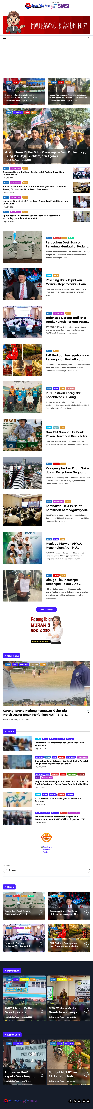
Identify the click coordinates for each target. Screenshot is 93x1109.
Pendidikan (17, 980)
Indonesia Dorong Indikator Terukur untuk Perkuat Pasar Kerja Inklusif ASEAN (66, 322)
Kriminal (81, 774)
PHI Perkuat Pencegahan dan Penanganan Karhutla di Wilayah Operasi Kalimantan (67, 359)
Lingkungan (71, 757)
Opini (56, 428)
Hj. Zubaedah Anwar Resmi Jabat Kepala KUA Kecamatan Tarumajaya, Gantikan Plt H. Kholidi (31, 217)
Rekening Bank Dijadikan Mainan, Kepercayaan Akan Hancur (66, 284)
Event (56, 388)
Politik (34, 112)
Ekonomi (57, 238)
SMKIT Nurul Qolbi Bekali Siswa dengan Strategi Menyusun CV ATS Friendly (19, 1014)
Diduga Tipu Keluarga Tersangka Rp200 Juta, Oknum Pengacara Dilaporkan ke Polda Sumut (68, 96)
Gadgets (61, 739)
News (37, 778)
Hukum (16, 82)
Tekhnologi (70, 388)
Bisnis (45, 739)
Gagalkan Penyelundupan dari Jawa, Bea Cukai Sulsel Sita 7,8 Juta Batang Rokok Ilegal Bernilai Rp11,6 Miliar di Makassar (62, 784)
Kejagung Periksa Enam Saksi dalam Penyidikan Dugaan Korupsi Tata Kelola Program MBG (20, 97)
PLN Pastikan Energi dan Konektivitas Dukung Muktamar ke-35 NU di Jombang (64, 399)
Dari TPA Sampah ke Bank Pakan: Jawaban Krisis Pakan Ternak (67, 436)
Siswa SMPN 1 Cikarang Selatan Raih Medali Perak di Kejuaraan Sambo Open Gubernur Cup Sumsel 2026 (41, 715)
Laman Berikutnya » (46, 609)
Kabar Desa (24, 112)
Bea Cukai (39, 757)
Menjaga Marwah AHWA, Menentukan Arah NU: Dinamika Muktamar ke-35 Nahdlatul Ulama (65, 549)
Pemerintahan (15, 168)
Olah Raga (30, 664)
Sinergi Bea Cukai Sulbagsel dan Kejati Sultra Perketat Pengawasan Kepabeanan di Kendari (61, 762)
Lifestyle (70, 739)
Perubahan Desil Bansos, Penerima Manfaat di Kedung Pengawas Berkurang (67, 246)
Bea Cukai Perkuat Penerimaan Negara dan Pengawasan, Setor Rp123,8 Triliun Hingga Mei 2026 (60, 818)
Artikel (49, 275)
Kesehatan (72, 774)
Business (53, 739)
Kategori (6, 865)
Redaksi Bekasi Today (12, 101)
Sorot (23, 82)
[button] (88, 137)
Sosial (71, 238)
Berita (9, 82)
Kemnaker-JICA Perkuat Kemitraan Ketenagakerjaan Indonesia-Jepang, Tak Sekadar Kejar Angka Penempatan (34, 187)
